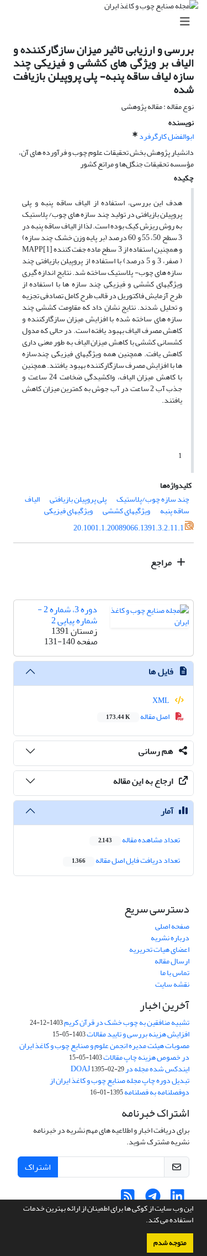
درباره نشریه (170, 937)
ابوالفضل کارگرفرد (166, 136)
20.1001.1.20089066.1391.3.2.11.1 (128, 527)
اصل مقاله (138, 716)
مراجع (162, 562)
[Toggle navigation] (106, 22)
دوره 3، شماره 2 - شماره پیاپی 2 (67, 614)
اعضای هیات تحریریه (159, 949)
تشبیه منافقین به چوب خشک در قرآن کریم (126, 1022)
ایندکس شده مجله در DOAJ (130, 1068)
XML (161, 700)
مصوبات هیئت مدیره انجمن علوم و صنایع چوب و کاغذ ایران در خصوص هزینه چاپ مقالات (104, 1051)
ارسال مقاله (172, 960)
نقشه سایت (172, 984)
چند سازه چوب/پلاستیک (152, 499)
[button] (143, 1221)
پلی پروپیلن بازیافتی (78, 499)
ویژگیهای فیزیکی (68, 510)
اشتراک (38, 1167)
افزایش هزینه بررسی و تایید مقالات (138, 1033)
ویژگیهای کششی (126, 510)
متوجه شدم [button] (170, 1242)
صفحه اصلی (172, 926)
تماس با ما (174, 972)
